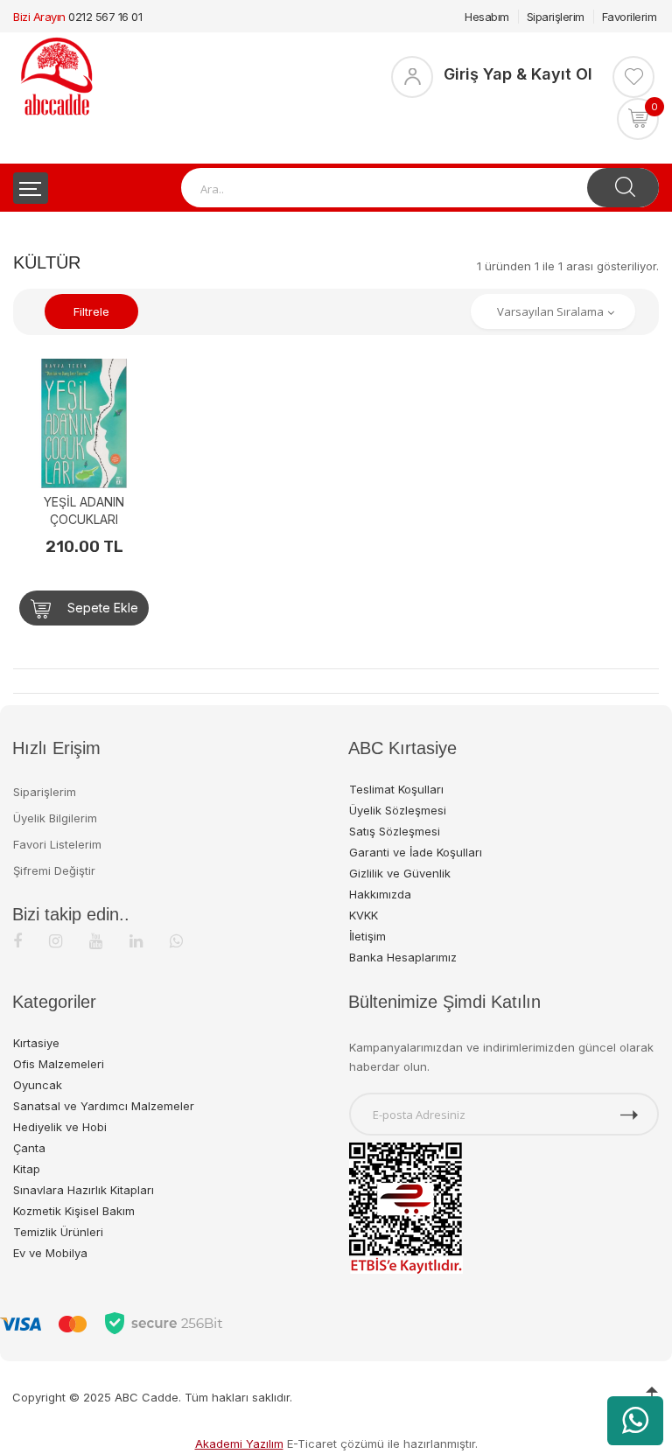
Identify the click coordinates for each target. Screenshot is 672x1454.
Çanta (29, 1148)
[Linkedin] (136, 941)
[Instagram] (55, 941)
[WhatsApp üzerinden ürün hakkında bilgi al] (635, 1420)
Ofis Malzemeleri (58, 1064)
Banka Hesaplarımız (403, 957)
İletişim (367, 936)
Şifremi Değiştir (54, 870)
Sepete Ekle (101, 607)
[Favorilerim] (633, 77)
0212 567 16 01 (105, 17)
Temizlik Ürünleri (58, 1232)
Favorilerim (629, 17)
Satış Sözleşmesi (394, 831)
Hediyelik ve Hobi (60, 1127)
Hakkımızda (380, 894)
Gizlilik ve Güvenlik (400, 873)
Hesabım (487, 17)
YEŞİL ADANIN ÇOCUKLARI (84, 510)
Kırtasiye (36, 1043)
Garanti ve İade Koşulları (415, 852)
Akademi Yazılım (239, 1444)
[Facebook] (17, 941)
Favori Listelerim (57, 844)
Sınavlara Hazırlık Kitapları (83, 1190)
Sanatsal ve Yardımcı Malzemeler (103, 1106)
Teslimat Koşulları (396, 789)
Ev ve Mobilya (50, 1253)
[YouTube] (95, 941)
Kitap (26, 1169)
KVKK (363, 915)
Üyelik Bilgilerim (55, 818)
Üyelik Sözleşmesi (397, 810)
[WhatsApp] (176, 941)
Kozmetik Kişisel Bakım (74, 1211)
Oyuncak (37, 1085)
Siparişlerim (555, 17)
